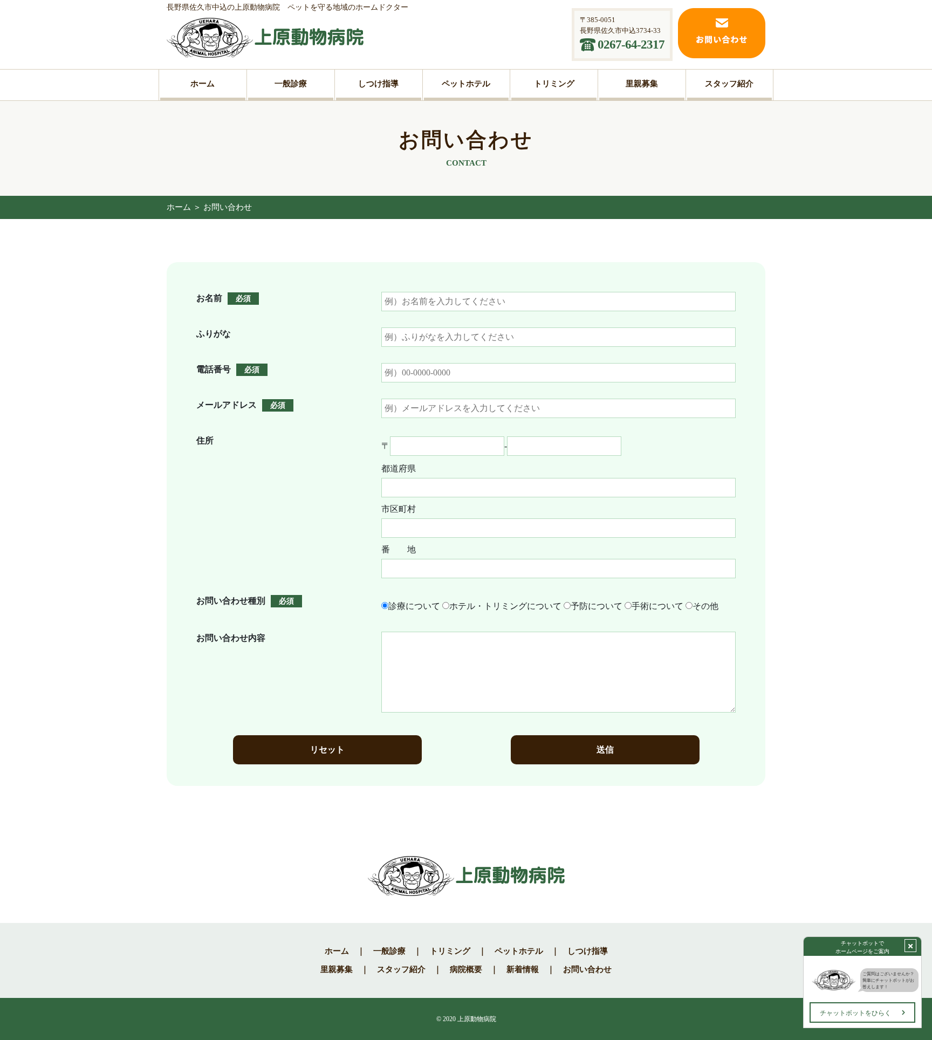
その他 (705, 606)
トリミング (450, 951)
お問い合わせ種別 (230, 600)
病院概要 (466, 969)
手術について (657, 606)
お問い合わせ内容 (230, 637)
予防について (596, 606)
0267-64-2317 (631, 44)
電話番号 (213, 369)
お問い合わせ (587, 969)
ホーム (179, 207)
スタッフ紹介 (401, 969)
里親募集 (336, 969)
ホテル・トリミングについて (505, 606)
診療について (414, 606)
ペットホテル (519, 951)
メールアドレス (226, 404)
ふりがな (213, 333)
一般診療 (389, 951)
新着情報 (522, 969)
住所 (205, 440)
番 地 (398, 549)
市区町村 (398, 509)
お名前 (209, 298)
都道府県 (398, 468)
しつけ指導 (587, 951)
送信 (605, 749)
